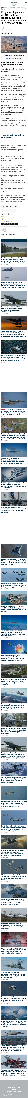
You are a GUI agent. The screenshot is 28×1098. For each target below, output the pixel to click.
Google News (7, 219)
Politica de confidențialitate (14, 1083)
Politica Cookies (14, 1085)
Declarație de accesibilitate (14, 1091)
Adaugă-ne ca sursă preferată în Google (15, 55)
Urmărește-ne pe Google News (15, 58)
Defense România (4, 7)
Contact (14, 1089)
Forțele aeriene (12, 7)
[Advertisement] (14, 377)
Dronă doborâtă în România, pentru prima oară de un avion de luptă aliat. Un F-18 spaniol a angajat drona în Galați (13, 585)
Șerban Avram (10, 28)
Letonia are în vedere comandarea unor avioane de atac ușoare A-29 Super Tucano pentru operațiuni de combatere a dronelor (13, 682)
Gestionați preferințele (14, 1087)
